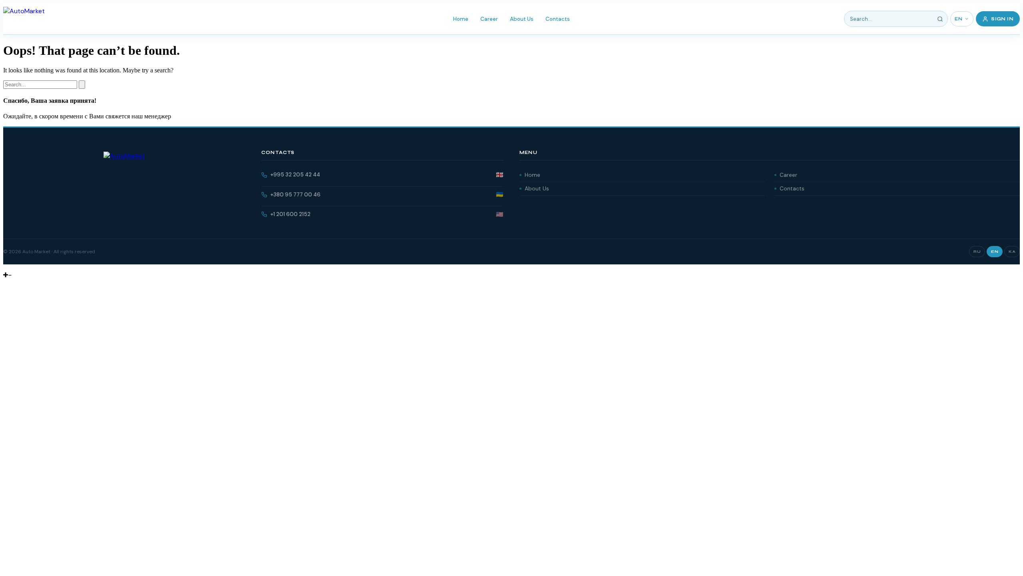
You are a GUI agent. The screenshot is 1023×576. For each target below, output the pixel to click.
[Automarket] (6, 267)
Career (489, 19)
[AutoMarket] (24, 19)
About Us (521, 19)
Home (460, 19)
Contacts (557, 19)
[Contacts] (12, 267)
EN (958, 19)
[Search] (939, 18)
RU (977, 251)
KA (1012, 251)
